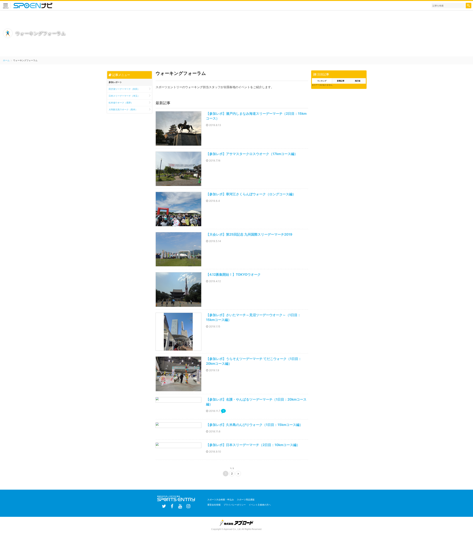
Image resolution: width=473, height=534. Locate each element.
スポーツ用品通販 (246, 499)
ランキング (321, 81)
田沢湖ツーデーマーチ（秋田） (124, 89)
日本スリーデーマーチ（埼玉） (124, 95)
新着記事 (340, 81)
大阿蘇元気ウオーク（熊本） (123, 109)
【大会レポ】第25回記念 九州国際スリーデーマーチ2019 (249, 234)
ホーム (6, 60)
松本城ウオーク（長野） (121, 102)
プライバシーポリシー (235, 504)
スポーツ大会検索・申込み (220, 499)
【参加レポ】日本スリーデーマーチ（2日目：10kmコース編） (253, 445)
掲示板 (357, 81)
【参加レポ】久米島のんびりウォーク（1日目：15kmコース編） (254, 425)
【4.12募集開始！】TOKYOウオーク (233, 274)
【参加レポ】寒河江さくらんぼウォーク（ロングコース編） (251, 194)
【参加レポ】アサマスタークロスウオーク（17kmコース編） (252, 154)
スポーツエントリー (36, 5)
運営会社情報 (214, 504)
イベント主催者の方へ (260, 504)
